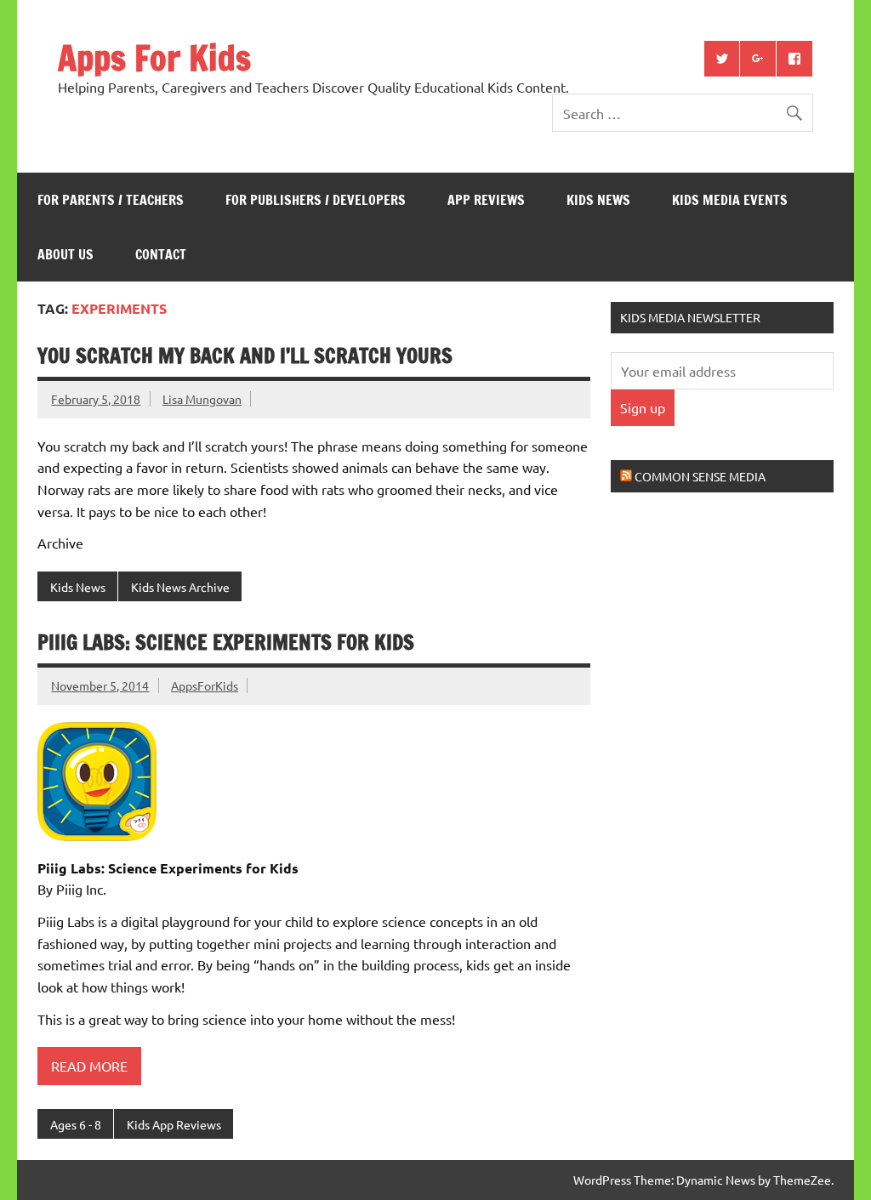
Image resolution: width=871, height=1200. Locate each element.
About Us (65, 254)
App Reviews (486, 200)
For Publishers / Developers (315, 200)
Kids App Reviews (174, 1124)
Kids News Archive (180, 586)
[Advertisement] (738, 638)
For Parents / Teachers (110, 200)
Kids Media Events (730, 200)
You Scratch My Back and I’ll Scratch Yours (245, 355)
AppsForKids (204, 685)
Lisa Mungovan (202, 399)
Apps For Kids (154, 57)
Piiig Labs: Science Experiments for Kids (225, 642)
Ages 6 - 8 (75, 1124)
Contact (160, 254)
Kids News (598, 200)
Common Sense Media (700, 476)
